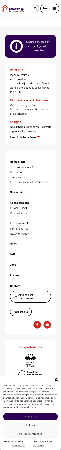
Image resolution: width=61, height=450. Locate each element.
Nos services (18, 192)
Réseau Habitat (19, 213)
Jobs (13, 264)
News (13, 243)
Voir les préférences (30, 433)
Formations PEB (19, 228)
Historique (16, 172)
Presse (14, 275)
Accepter (30, 416)
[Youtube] (47, 325)
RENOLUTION (18, 208)
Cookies (6, 441)
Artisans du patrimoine (25, 296)
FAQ (12, 254)
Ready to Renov (19, 233)
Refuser (30, 425)
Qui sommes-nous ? (21, 167)
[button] (56, 378)
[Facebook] (37, 325)
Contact (15, 286)
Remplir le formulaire (23, 137)
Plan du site (20, 311)
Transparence (18, 177)
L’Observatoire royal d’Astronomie (29, 182)
